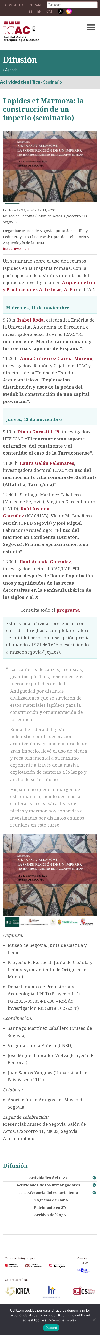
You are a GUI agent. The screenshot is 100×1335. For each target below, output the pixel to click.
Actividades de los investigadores (48, 1184)
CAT (49, 11)
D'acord (51, 1328)
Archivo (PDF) (17, 249)
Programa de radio (50, 1199)
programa (68, 610)
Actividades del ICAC (48, 1177)
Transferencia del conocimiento (48, 1192)
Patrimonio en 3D (50, 1207)
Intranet (36, 5)
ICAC (40, 32)
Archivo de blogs (50, 1214)
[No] (94, 1319)
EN (39, 11)
